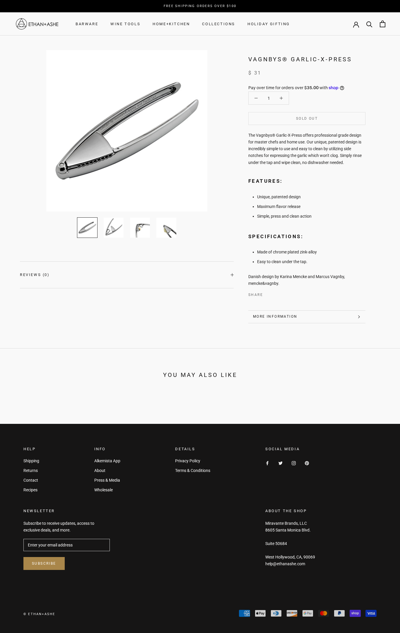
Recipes (30, 490)
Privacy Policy (187, 460)
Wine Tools (125, 24)
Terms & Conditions (192, 470)
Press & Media (107, 480)
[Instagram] (294, 463)
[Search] (369, 24)
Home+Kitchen (171, 24)
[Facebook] (268, 293)
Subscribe (44, 563)
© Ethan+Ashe (39, 614)
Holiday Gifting (268, 24)
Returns (30, 470)
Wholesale (103, 490)
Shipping (31, 460)
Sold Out (307, 118)
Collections (218, 24)
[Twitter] (276, 293)
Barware (87, 24)
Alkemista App (107, 460)
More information (275, 316)
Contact (30, 480)
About (99, 470)
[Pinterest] (284, 293)
